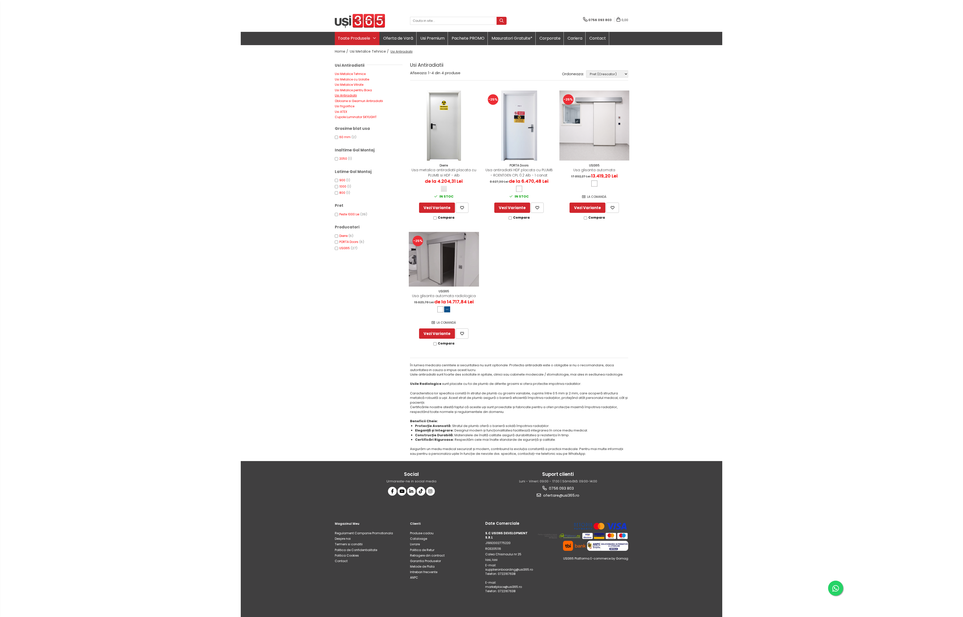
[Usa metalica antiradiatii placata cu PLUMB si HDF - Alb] (444, 126)
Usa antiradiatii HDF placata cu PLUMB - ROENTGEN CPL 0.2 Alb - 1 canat (519, 172)
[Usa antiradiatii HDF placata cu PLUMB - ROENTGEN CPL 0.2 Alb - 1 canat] (519, 126)
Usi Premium (432, 38)
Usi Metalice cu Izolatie (352, 79)
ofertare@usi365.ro (560, 495)
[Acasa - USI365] (360, 21)
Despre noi (343, 539)
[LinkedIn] (411, 491)
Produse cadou (422, 533)
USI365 (344, 248)
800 (342, 193)
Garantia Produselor (425, 561)
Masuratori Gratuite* (512, 38)
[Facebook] (392, 491)
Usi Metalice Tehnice (350, 74)
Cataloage (418, 539)
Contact (597, 38)
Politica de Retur (422, 550)
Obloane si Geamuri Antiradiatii (359, 101)
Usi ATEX (341, 112)
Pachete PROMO (468, 38)
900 (342, 180)
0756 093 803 (561, 488)
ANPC (414, 577)
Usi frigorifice (344, 106)
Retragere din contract (427, 555)
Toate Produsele (354, 38)
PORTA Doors (348, 242)
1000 (342, 186)
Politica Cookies (347, 555)
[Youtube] (401, 491)
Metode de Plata (422, 566)
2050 (343, 158)
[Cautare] (502, 21)
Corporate (549, 38)
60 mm (345, 137)
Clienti (415, 523)
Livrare (415, 544)
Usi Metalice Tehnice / (370, 51)
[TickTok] (421, 491)
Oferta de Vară (398, 38)
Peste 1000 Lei (349, 214)
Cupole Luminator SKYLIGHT (356, 117)
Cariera (575, 38)
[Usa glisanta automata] (594, 126)
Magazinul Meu (347, 523)
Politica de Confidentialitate (356, 550)
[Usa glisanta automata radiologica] (444, 259)
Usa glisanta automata (594, 169)
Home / (342, 51)
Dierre (343, 236)
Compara (446, 217)
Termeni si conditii (349, 544)
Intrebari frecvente (423, 572)
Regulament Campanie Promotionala (364, 533)
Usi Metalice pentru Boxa (353, 90)
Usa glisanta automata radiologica (444, 295)
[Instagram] (430, 491)
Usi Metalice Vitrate (349, 84)
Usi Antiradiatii (346, 95)
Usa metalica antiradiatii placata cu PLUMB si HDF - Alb (444, 172)
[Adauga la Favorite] (462, 208)
